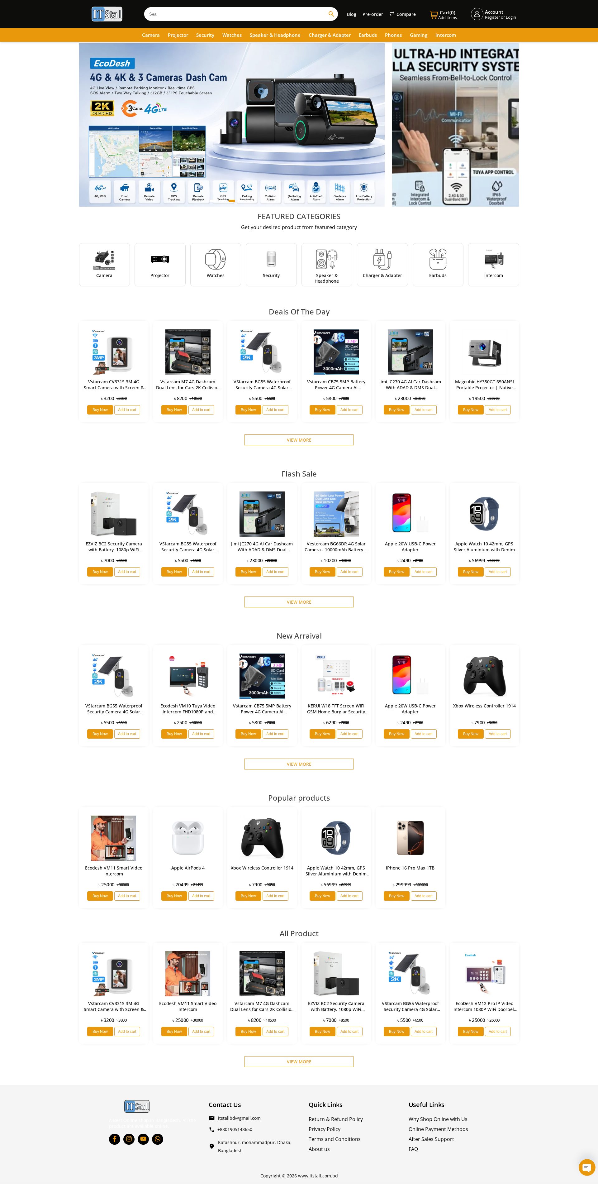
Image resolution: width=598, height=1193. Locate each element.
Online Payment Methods (438, 1129)
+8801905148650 (234, 1129)
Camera (151, 35)
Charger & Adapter (330, 35)
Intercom (445, 35)
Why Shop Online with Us (438, 1119)
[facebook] (114, 1139)
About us (319, 1149)
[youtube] (143, 1139)
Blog (351, 14)
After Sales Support (431, 1139)
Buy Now (100, 410)
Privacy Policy (324, 1129)
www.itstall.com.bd (318, 1176)
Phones (393, 35)
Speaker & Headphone (275, 35)
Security (205, 35)
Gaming (418, 35)
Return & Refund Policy (336, 1119)
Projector (178, 35)
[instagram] (129, 1139)
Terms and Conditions (335, 1139)
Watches (232, 35)
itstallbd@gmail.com (239, 1118)
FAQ (413, 1149)
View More (299, 440)
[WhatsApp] (157, 1139)
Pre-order (373, 14)
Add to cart (127, 410)
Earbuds (368, 35)
